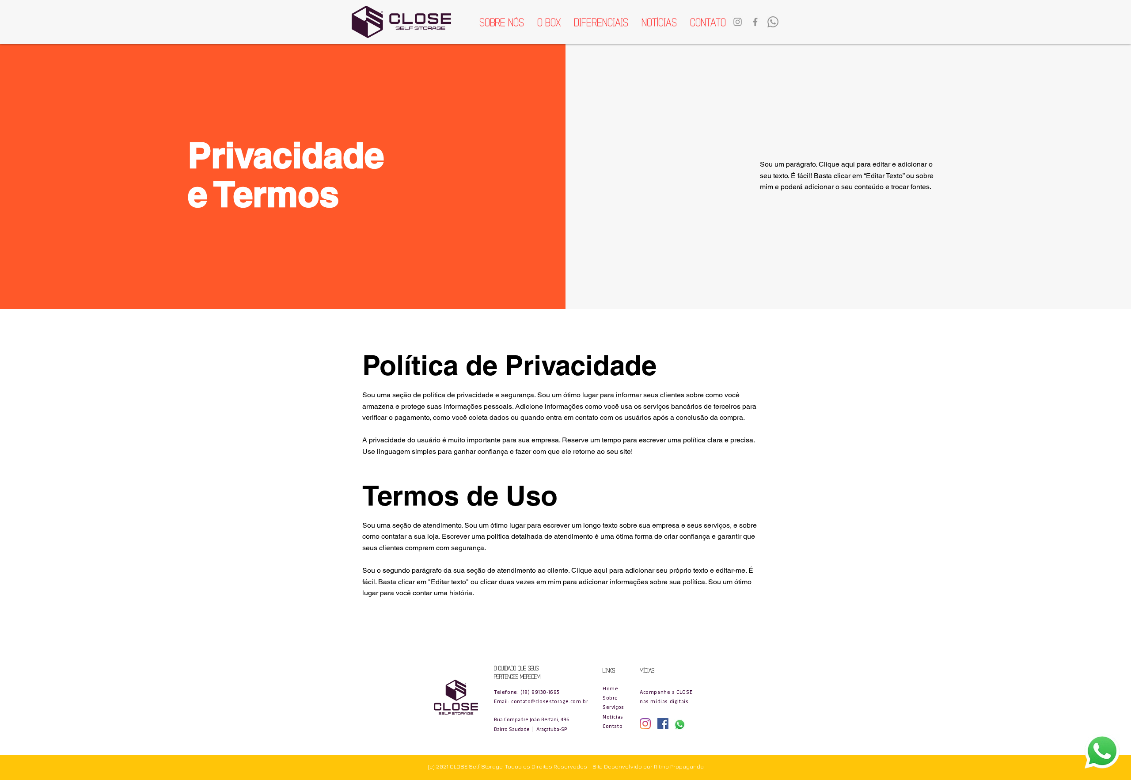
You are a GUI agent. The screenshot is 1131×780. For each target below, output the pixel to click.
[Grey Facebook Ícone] (755, 21)
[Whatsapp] (772, 21)
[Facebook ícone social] (662, 723)
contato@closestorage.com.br (549, 701)
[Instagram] (645, 723)
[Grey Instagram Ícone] (737, 21)
